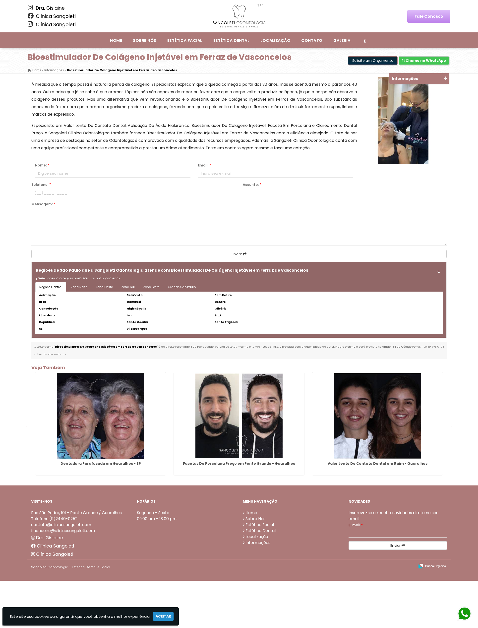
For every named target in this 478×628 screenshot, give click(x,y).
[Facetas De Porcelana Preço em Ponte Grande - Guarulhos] (239, 416)
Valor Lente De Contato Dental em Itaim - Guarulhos (377, 463)
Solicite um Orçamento (372, 60)
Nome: (42, 165)
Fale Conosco (429, 16)
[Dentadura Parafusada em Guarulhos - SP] (100, 416)
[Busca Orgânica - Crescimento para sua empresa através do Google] (432, 565)
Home (116, 40)
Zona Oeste (104, 287)
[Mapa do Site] (361, 566)
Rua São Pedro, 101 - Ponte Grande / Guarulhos (76, 513)
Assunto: (252, 184)
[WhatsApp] (460, 614)
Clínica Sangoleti (55, 16)
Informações (257, 543)
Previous (27, 425)
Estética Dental (231, 40)
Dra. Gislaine (50, 8)
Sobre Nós (144, 40)
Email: (204, 165)
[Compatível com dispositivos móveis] (409, 566)
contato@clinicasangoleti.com (61, 525)
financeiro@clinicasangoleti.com (63, 531)
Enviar (237, 253)
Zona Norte (79, 287)
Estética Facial (184, 40)
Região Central (50, 287)
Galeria (341, 40)
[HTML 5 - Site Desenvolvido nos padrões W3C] (374, 566)
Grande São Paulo (182, 287)
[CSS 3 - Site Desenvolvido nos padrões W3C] (392, 566)
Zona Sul (128, 287)
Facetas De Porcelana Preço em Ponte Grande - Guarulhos (239, 463)
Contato (311, 40)
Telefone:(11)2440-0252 (54, 519)
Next (450, 425)
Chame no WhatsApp (425, 60)
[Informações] (364, 40)
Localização (275, 40)
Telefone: (41, 184)
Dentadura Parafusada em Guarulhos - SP (100, 463)
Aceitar (163, 616)
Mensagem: (43, 204)
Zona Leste (151, 287)
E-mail (356, 525)
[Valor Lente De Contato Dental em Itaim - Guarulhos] (377, 416)
